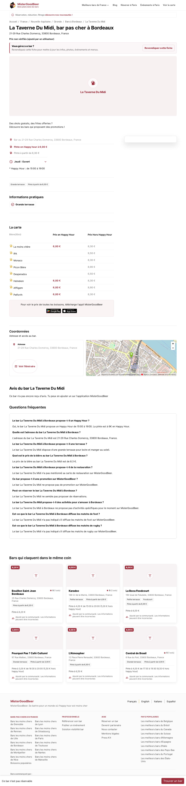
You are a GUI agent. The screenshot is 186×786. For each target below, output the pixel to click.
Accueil (13, 21)
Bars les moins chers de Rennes (21, 730)
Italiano (158, 701)
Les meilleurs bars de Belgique (157, 721)
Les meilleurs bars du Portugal (156, 754)
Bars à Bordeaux (73, 21)
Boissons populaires (20, 763)
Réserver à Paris (129, 5)
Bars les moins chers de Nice (21, 758)
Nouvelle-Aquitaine (41, 21)
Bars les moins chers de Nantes (46, 751)
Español (171, 701)
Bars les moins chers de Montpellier (21, 751)
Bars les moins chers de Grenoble (21, 723)
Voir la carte (169, 5)
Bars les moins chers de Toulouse (46, 744)
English (145, 701)
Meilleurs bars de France (94, 5)
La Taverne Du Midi (95, 21)
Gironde (58, 21)
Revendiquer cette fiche (158, 48)
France (23, 21)
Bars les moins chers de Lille (21, 737)
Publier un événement (73, 725)
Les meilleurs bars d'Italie (154, 746)
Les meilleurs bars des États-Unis (156, 760)
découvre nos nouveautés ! (59, 15)
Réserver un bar (110, 721)
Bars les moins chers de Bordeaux (21, 744)
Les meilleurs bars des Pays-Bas (158, 750)
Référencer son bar (72, 721)
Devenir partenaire (111, 725)
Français (132, 701)
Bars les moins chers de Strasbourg (46, 730)
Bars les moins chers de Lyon (46, 723)
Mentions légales (110, 733)
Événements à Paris (150, 5)
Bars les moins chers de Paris (46, 737)
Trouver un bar (172, 781)
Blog (115, 5)
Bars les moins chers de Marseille (46, 758)
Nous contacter (109, 729)
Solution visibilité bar (73, 729)
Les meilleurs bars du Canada (156, 729)
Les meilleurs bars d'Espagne (156, 741)
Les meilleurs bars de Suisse (156, 733)
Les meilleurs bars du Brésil (155, 725)
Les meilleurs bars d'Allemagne (157, 737)
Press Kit (106, 737)
